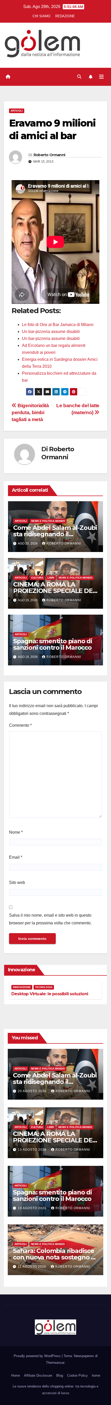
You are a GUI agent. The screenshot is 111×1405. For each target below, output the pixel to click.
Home (15, 1375)
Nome (16, 832)
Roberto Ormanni (49, 155)
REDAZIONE (65, 16)
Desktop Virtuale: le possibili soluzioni (49, 993)
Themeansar (55, 1363)
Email (15, 857)
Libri (50, 577)
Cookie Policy (77, 1375)
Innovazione (22, 987)
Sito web (17, 882)
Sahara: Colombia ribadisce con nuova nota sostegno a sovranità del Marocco (53, 1257)
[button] (79, 76)
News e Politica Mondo (48, 521)
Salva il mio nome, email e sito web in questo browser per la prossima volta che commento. (50, 919)
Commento (20, 725)
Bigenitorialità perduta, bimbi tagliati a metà (30, 412)
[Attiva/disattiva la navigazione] (101, 77)
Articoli (17, 110)
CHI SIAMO (41, 16)
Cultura (37, 577)
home (96, 1375)
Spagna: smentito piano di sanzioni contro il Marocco (52, 644)
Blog (59, 1375)
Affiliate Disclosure (38, 1375)
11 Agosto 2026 (32, 1266)
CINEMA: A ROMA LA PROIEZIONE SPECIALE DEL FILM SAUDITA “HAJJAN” (54, 591)
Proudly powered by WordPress (38, 1356)
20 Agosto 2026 (32, 1091)
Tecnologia (43, 987)
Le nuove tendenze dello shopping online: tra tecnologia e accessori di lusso (55, 1389)
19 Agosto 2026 (32, 1149)
